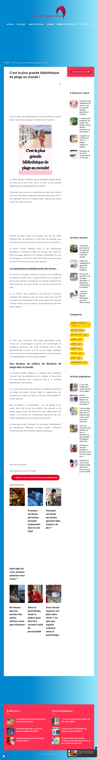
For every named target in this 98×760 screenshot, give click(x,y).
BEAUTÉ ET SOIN (36, 24)
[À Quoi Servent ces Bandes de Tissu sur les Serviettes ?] (74, 398)
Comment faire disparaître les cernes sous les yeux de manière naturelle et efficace (85, 107)
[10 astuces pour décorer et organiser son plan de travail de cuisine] (74, 248)
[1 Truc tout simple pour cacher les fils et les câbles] (74, 387)
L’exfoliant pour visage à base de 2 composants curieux (30, 720)
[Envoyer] (89, 72)
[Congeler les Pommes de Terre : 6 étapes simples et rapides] (74, 138)
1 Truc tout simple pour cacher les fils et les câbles (85, 388)
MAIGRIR (75, 349)
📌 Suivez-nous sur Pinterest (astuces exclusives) (35, 477)
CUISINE (50, 24)
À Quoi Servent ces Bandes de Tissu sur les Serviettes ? (85, 399)
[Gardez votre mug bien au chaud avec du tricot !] (10, 741)
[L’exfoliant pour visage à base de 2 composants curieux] (10, 722)
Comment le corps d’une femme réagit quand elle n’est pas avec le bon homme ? (85, 467)
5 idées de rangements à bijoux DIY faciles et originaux (85, 265)
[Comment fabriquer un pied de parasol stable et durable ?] (10, 731)
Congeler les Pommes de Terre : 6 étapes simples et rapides (85, 141)
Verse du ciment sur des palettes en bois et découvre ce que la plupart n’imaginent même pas (85, 433)
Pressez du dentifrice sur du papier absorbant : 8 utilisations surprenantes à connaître (85, 280)
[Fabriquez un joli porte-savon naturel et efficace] (74, 154)
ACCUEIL (10, 24)
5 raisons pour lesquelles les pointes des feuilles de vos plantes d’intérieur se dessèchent (85, 125)
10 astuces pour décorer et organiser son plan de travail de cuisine (85, 251)
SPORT (75, 358)
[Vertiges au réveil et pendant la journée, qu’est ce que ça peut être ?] (74, 448)
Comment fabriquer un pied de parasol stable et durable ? (29, 730)
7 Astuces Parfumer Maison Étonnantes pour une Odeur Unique (85, 297)
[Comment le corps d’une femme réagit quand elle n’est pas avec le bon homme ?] (74, 463)
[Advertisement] (49, 44)
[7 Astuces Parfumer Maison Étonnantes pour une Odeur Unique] (74, 294)
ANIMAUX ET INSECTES (67, 24)
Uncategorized (78, 362)
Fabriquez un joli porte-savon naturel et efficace (85, 154)
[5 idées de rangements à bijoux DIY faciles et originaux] (74, 264)
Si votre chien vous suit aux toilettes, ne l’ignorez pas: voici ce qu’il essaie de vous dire (85, 415)
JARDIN (76, 344)
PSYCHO (83, 24)
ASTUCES (21, 24)
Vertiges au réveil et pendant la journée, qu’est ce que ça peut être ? (85, 450)
